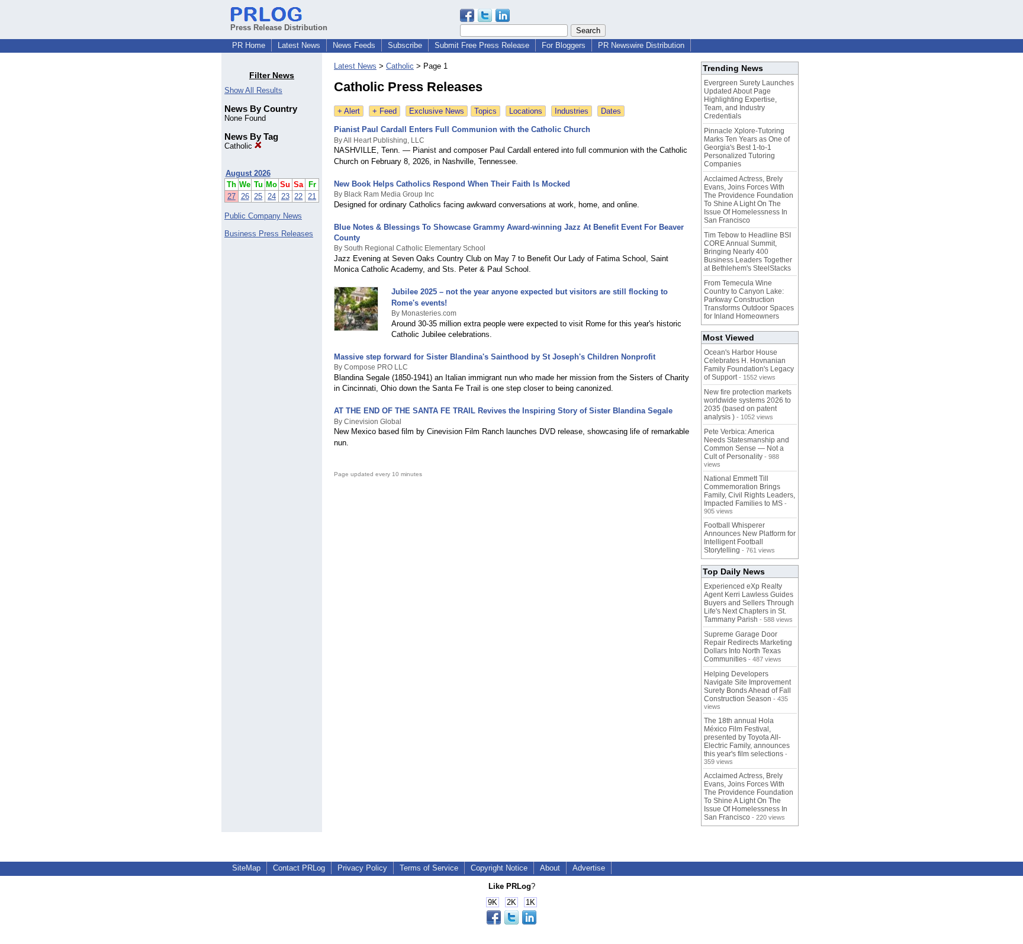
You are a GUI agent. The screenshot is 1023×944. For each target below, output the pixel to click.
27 (231, 196)
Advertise (588, 867)
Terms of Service (429, 867)
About (550, 867)
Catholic (239, 146)
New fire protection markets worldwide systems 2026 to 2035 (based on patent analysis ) (748, 404)
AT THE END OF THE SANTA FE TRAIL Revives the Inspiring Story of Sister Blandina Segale (503, 410)
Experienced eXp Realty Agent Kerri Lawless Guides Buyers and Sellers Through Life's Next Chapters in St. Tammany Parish (749, 603)
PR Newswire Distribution (641, 45)
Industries (571, 111)
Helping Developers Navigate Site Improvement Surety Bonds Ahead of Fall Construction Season (747, 686)
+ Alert (348, 111)
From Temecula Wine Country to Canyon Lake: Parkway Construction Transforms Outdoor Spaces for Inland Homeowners (749, 299)
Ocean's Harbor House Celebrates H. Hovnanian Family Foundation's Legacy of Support (749, 364)
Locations (525, 111)
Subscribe (405, 45)
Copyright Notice (499, 867)
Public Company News (263, 215)
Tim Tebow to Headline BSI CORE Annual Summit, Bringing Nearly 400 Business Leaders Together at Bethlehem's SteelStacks (748, 251)
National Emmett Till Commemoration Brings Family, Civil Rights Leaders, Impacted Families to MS (749, 491)
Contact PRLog (299, 867)
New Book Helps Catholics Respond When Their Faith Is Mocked (452, 183)
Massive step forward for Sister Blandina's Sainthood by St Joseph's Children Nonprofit (494, 356)
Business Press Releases (268, 233)
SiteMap (246, 867)
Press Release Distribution (278, 27)
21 (312, 196)
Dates (611, 111)
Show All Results (253, 90)
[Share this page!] (485, 19)
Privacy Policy (362, 867)
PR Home (248, 45)
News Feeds (354, 45)
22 (298, 196)
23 (285, 196)
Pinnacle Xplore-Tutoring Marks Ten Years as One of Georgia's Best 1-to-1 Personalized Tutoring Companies (747, 147)
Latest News (299, 45)
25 (258, 196)
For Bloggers (564, 45)
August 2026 (248, 173)
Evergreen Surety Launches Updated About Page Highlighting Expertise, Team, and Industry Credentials (749, 99)
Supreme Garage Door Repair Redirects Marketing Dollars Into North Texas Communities (748, 646)
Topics (485, 111)
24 (272, 196)
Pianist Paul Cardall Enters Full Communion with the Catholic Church (462, 129)
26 (245, 196)
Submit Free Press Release (482, 45)
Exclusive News (436, 111)
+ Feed (384, 111)
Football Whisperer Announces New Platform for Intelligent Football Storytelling (750, 537)
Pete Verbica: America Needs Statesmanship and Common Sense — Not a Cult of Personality (746, 444)
